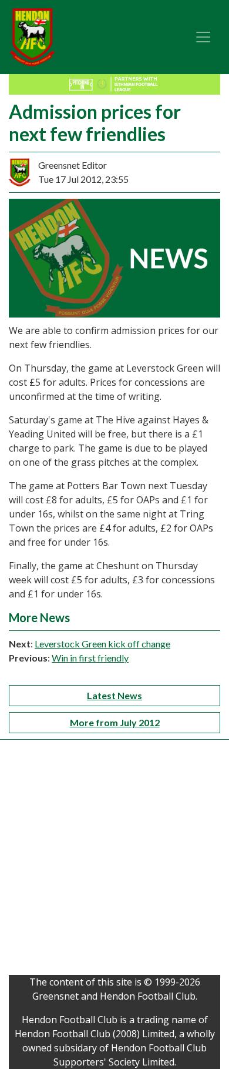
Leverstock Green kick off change (102, 643)
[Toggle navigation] (203, 37)
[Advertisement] (114, 860)
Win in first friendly (90, 657)
